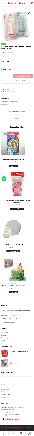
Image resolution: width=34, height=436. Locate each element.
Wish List (3, 335)
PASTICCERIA (18, 88)
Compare (5, 80)
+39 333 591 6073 (10, 315)
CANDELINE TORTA (11, 88)
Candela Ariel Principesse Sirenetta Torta (13, 159)
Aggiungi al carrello (24, 76)
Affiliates (3, 397)
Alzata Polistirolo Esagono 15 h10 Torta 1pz (13, 244)
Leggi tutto (13, 166)
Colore (3, 65)
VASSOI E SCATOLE (20, 198)
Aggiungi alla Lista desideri (18, 80)
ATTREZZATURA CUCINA (10, 242)
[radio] (6, 61)
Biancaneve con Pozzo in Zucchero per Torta (13, 285)
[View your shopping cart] (30, 3)
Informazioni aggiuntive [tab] (9, 101)
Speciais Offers (5, 389)
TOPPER (17, 283)
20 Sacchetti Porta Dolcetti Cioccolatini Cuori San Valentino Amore (17, 201)
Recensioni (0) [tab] (5, 104)
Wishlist (3, 340)
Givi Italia (8, 89)
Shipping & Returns (6, 394)
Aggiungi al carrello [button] (17, 209)
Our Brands (4, 392)
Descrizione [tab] (5, 98)
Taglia (3, 56)
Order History (4, 332)
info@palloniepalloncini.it (10, 318)
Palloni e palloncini (17, 3)
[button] (29, 13)
